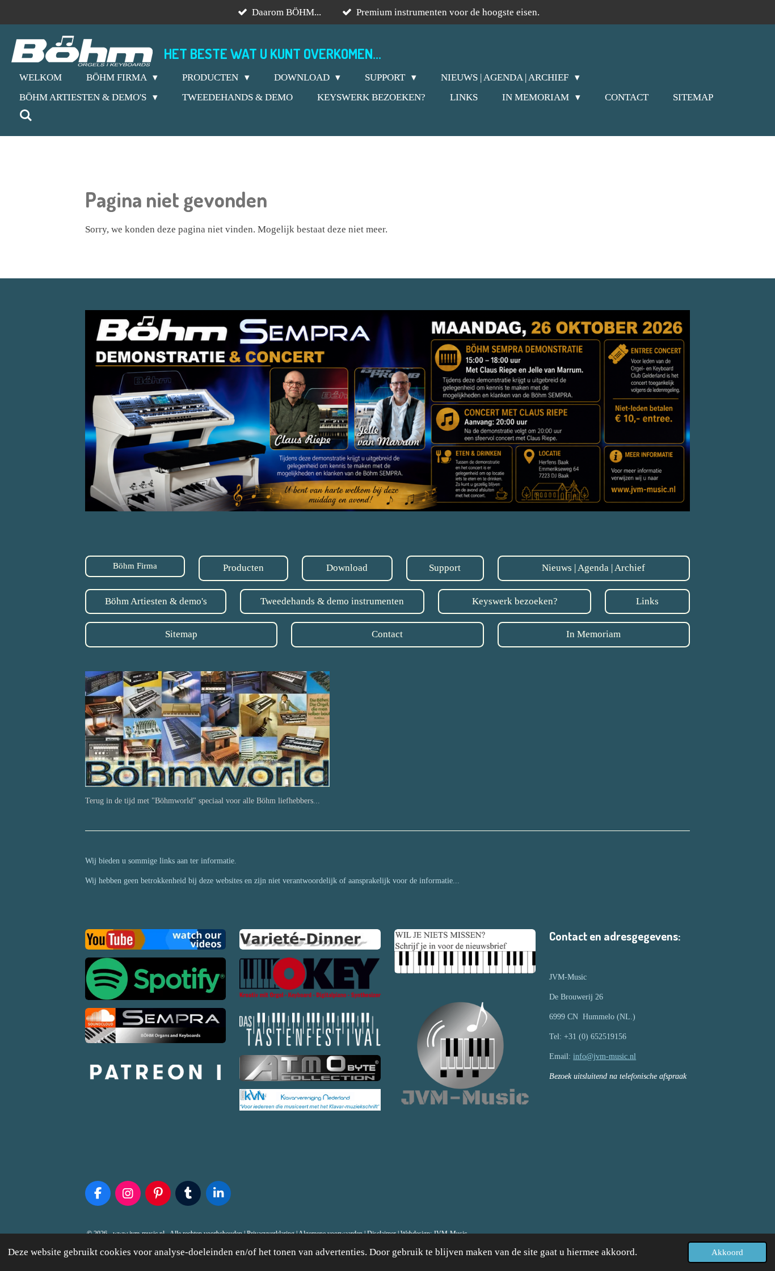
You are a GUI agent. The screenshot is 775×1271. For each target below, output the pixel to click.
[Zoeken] (26, 116)
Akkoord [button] (727, 1252)
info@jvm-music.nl (604, 1056)
